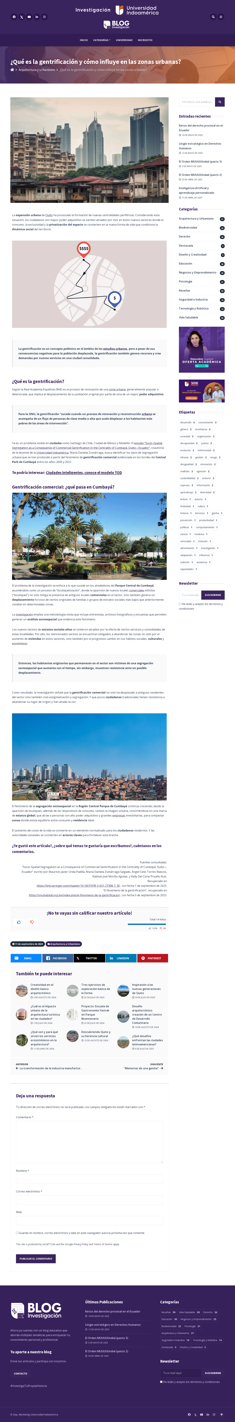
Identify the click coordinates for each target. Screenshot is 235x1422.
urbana (147, 414)
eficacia (186, 457)
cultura (203, 506)
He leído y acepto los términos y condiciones (191, 1382)
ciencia (185, 534)
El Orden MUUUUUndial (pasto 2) (200, 175)
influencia (206, 555)
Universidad (124, 40)
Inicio (84, 40)
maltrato (186, 471)
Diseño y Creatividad (192, 254)
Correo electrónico (29, 1191)
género (185, 429)
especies (186, 485)
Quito (49, 215)
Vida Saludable (188, 317)
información (205, 485)
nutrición (186, 562)
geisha (217, 513)
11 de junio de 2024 (43, 1048)
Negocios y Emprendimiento (197, 272)
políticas (186, 527)
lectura (185, 499)
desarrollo (187, 422)
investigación (24, 614)
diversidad (207, 492)
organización (205, 436)
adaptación (188, 555)
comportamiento (207, 527)
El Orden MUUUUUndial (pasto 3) (200, 161)
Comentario (25, 1117)
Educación (185, 263)
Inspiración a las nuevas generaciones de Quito (146, 989)
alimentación (188, 548)
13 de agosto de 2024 (96, 1040)
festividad (187, 506)
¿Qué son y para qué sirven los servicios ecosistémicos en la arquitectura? (44, 1038)
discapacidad (188, 443)
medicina (200, 534)
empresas (118, 815)
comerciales (136, 590)
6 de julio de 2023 (144, 1048)
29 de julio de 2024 (144, 997)
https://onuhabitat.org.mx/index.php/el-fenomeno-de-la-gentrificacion (74, 895)
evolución (187, 450)
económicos (19, 643)
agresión (202, 471)
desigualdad (188, 464)
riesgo (215, 457)
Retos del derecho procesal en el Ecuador (112, 1311)
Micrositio (145, 40)
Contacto (20, 1373)
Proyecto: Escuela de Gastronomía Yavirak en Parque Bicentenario (95, 1012)
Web (19, 1212)
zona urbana (117, 389)
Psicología (185, 281)
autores (200, 499)
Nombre (22, 1171)
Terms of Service (103, 1244)
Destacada (186, 245)
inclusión (204, 541)
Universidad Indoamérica (52, 452)
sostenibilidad (189, 478)
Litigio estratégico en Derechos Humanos (113, 1325)
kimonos (201, 513)
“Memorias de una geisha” (141, 1068)
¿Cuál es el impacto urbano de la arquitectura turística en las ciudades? (45, 1012)
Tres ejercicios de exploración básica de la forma (95, 989)
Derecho (184, 236)
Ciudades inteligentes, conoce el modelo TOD (84, 472)
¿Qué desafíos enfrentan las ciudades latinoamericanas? (147, 1040)
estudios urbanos (115, 349)
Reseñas (184, 290)
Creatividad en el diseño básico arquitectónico (42, 989)
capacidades (188, 569)
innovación (208, 464)
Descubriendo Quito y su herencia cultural (96, 1034)
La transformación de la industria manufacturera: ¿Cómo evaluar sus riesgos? (71, 1068)
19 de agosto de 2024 (146, 1027)
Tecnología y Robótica (194, 308)
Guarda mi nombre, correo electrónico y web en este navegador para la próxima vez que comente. (82, 1233)
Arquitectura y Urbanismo (37, 70)
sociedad (186, 436)
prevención (188, 520)
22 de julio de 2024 (94, 997)
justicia (206, 443)
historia (186, 513)
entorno (208, 478)
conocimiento (207, 422)
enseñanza (202, 429)
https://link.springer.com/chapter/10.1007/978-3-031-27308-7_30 (78, 886)
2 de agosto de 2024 (44, 997)
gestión (201, 457)
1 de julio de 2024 (42, 1023)
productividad (208, 520)
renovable (187, 541)
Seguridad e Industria (193, 299)
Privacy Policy (81, 1244)
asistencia (203, 562)
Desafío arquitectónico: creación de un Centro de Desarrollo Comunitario (147, 1014)
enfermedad (206, 450)
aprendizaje (188, 492)
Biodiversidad (188, 227)
